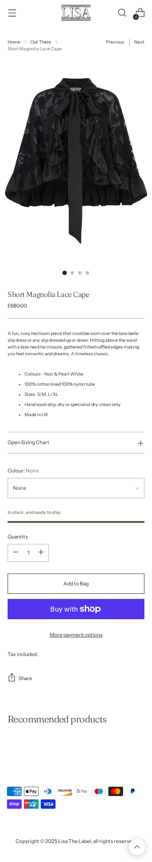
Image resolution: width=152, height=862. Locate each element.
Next (139, 42)
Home (14, 42)
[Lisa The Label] (76, 12)
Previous (115, 42)
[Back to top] (137, 847)
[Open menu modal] (12, 13)
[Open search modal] (121, 13)
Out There (40, 42)
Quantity (18, 536)
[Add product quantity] (41, 552)
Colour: (23, 470)
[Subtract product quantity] (15, 552)
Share (25, 678)
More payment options (76, 634)
